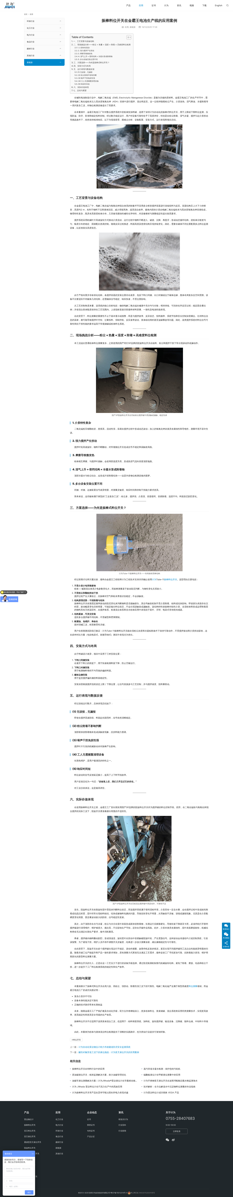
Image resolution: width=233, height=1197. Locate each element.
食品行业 (30, 42)
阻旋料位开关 (29, 1148)
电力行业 (30, 35)
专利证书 (91, 1131)
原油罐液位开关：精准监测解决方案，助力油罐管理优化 (99, 1075)
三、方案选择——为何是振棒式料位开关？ (91, 62)
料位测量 (193, 986)
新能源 (132, 27)
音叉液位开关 (29, 1136)
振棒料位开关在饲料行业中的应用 (88, 1069)
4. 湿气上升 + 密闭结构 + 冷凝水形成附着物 (95, 56)
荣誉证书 (91, 1125)
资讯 (179, 5)
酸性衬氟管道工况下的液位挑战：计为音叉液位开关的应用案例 (109, 1052)
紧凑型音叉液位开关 (32, 1142)
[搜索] (227, 5)
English (218, 5)
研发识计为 (123, 1119)
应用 (141, 5)
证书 (154, 5)
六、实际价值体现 (81, 87)
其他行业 (30, 55)
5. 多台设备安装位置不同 (88, 59)
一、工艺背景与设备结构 (83, 41)
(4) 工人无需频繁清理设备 (88, 81)
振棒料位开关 (170, 579)
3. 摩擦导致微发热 (85, 53)
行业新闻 (122, 1131)
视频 (192, 5)
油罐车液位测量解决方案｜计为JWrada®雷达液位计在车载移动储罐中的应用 (104, 1080)
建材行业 (30, 48)
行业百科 (122, 1125)
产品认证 (91, 1136)
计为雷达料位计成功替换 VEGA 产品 (161, 1092)
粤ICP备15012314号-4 (119, 1193)
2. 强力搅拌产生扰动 (86, 50)
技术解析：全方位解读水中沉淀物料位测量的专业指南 (169, 1086)
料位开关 (77, 1040)
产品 (128, 5)
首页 (25, 14)
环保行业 (30, 21)
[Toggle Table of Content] (127, 37)
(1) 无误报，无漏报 (85, 72)
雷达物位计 (29, 1119)
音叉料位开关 (29, 1131)
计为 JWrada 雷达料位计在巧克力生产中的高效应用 (97, 1086)
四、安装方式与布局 (82, 66)
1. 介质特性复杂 (84, 48)
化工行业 (30, 28)
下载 (204, 5)
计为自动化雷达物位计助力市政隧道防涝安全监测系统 (104, 1047)
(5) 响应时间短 (84, 84)
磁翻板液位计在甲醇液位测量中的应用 (162, 1075)
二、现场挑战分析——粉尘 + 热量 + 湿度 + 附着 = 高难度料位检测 (102, 44)
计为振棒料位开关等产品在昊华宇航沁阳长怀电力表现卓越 (100, 1092)
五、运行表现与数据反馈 (84, 69)
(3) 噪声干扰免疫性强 (86, 78)
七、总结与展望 (79, 90)
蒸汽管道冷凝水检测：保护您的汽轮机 (162, 1069)
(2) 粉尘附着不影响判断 (87, 75)
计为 (166, 5)
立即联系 (176, 1131)
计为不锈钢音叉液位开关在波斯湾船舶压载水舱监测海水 (171, 1080)
